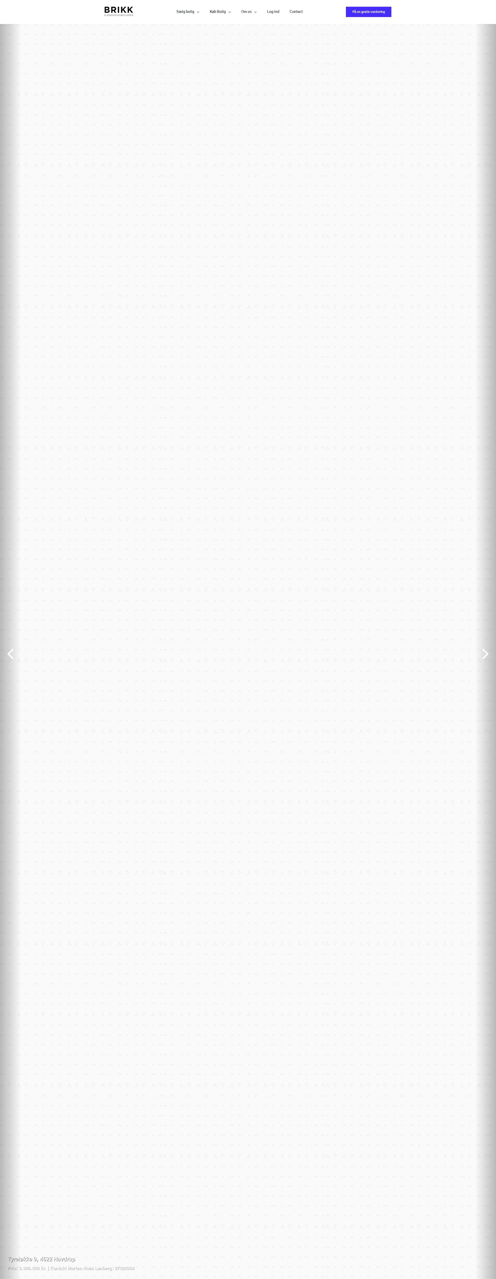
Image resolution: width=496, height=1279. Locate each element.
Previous (10, 651)
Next (485, 651)
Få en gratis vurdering (368, 11)
